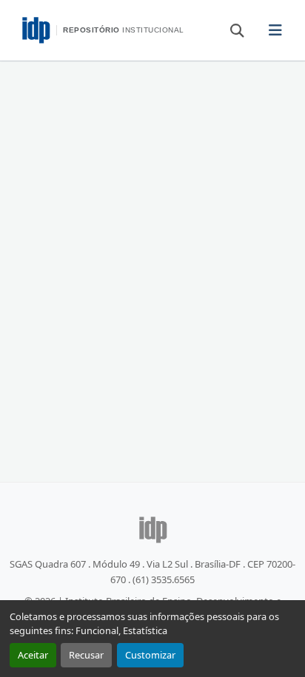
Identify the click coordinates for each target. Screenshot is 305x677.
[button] (230, 30)
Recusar (86, 654)
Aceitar (33, 654)
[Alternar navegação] (275, 30)
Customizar (150, 654)
